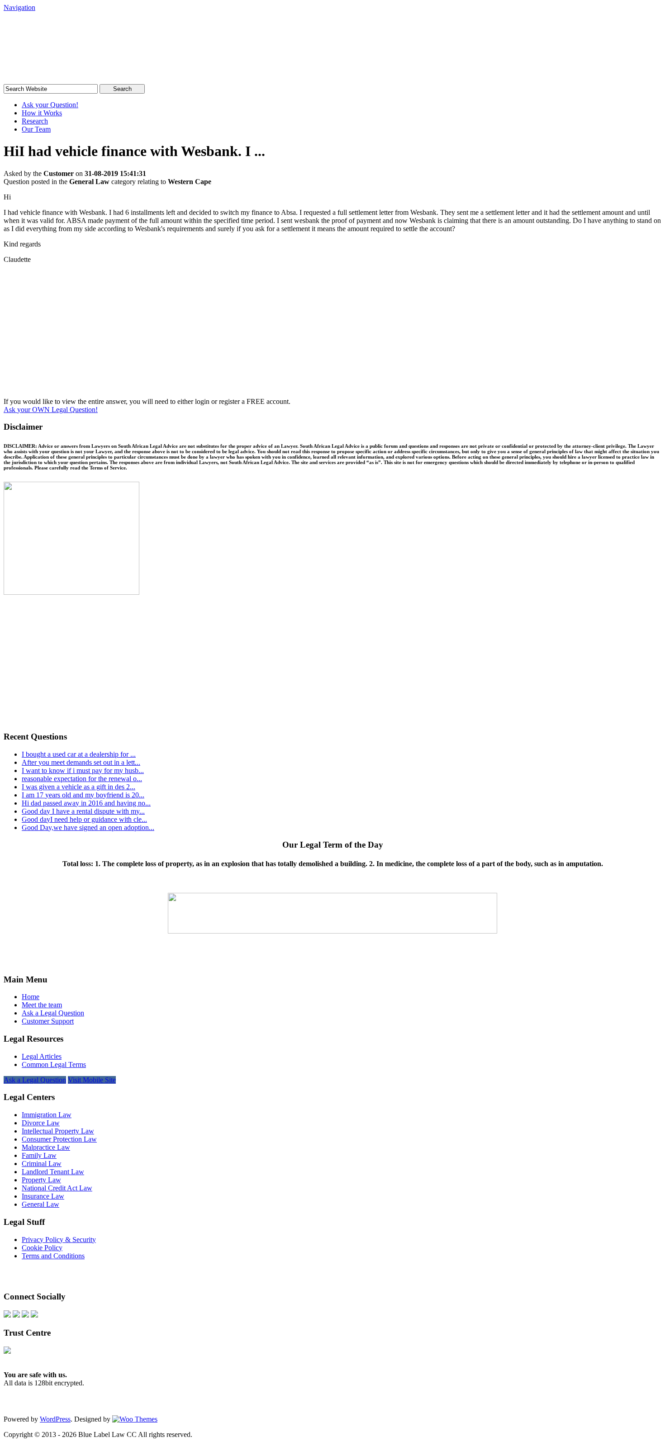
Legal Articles (42, 1056)
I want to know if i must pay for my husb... (83, 770)
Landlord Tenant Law (53, 1172)
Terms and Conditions (53, 1256)
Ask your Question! (50, 105)
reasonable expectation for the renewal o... (82, 778)
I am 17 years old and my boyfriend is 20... (83, 795)
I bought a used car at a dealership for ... (79, 754)
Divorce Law (41, 1123)
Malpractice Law (46, 1147)
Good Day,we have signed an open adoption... (88, 827)
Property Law (41, 1180)
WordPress (55, 1419)
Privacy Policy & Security (59, 1239)
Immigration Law (46, 1115)
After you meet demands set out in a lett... (81, 762)
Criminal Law (42, 1163)
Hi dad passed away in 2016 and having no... (86, 803)
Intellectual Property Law (58, 1131)
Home (30, 996)
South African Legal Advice (96, 29)
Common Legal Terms (54, 1064)
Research (35, 121)
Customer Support (48, 1021)
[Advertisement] (332, 334)
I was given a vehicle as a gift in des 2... (78, 787)
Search (122, 88)
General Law (40, 1204)
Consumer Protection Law (59, 1139)
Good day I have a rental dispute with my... (83, 811)
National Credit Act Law (57, 1188)
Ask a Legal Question (53, 1013)
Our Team (36, 129)
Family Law (39, 1155)
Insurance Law (43, 1196)
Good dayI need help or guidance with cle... (84, 819)
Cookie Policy (42, 1248)
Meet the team (42, 1005)
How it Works (42, 113)
